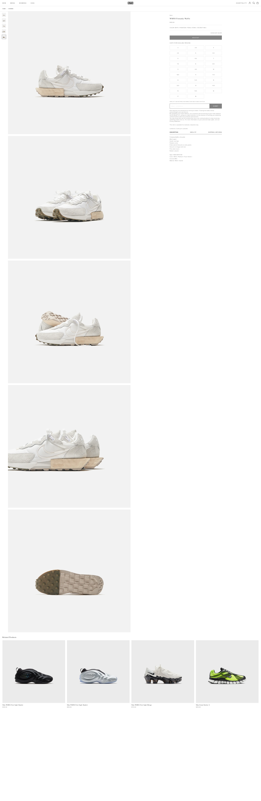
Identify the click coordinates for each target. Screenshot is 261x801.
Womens (10, 8)
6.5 (196, 58)
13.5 (178, 85)
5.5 (214, 53)
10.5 (178, 75)
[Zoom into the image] (69, 72)
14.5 (213, 85)
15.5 (196, 91)
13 (213, 80)
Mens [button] (12, 3)
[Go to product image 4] (4, 31)
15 (178, 91)
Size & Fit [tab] (193, 132)
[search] (254, 3)
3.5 (196, 47)
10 (213, 69)
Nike (171, 15)
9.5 (196, 69)
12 (178, 80)
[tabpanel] (196, 149)
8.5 (214, 64)
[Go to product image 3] (4, 26)
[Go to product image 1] (4, 15)
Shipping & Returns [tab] (215, 132)
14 (195, 85)
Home (4, 8)
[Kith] (130, 3)
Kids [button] (33, 3)
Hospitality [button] (241, 3)
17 (178, 96)
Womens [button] (23, 3)
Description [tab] (174, 132)
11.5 (213, 75)
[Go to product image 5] (4, 37)
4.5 (178, 53)
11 (195, 75)
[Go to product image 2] (4, 20)
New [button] (4, 3)
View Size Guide (216, 33)
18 (195, 96)
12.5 (196, 80)
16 (213, 91)
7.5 (178, 64)
